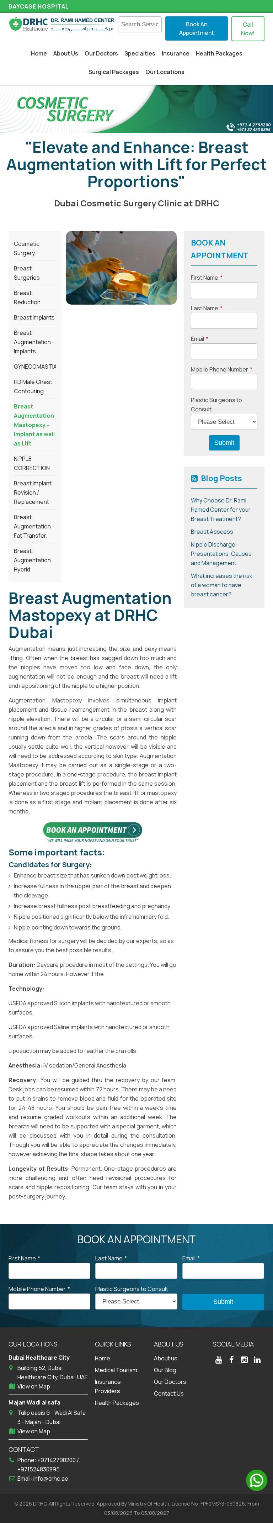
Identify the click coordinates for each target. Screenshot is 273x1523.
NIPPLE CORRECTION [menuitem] (32, 463)
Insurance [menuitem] (175, 53)
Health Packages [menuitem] (219, 53)
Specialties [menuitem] (139, 53)
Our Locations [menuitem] (164, 72)
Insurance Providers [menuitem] (108, 1386)
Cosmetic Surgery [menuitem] (26, 248)
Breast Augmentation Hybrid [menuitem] (32, 560)
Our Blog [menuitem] (165, 1370)
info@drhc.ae (50, 1478)
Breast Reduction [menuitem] (27, 297)
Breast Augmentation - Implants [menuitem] (34, 342)
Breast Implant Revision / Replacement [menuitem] (33, 492)
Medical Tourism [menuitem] (116, 1370)
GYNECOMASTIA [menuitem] (35, 366)
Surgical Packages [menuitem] (114, 72)
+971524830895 (38, 1469)
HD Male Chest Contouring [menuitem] (33, 386)
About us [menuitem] (165, 1358)
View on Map (33, 1386)
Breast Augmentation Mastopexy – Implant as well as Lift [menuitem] (34, 424)
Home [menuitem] (39, 53)
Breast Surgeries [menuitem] (27, 272)
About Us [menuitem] (65, 53)
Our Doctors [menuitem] (101, 53)
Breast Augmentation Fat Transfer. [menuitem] (32, 526)
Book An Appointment (196, 28)
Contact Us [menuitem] (169, 1393)
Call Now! (248, 29)
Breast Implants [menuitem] (34, 317)
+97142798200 (57, 1460)
